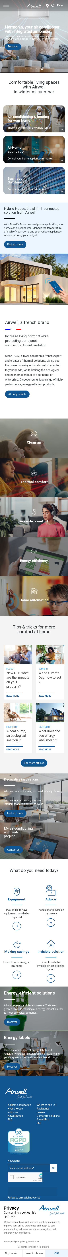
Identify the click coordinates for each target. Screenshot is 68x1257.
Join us (41, 1112)
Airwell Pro (43, 1119)
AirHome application (19, 1105)
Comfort (43, 669)
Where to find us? (47, 1105)
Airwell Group (15, 1115)
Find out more (15, 244)
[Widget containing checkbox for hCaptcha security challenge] (25, 1177)
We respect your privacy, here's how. (21, 1241)
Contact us (13, 849)
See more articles (34, 762)
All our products (17, 394)
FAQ (10, 1119)
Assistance (43, 1108)
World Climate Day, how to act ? (49, 677)
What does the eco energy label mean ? (49, 735)
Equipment (12, 727)
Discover (53, 50)
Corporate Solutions (48, 1115)
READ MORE (12, 696)
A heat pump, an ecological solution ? (16, 735)
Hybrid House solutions (15, 1110)
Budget (10, 669)
